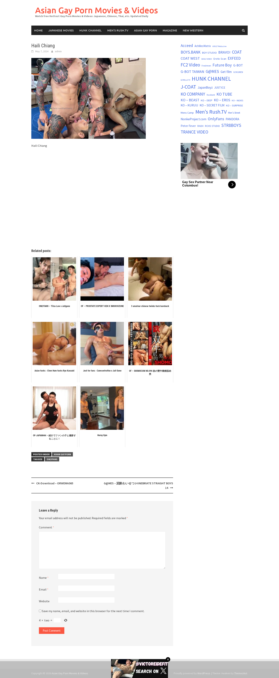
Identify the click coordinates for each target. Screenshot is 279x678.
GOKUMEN (238, 72)
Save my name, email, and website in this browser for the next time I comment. (93, 611)
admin (58, 51)
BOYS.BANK (190, 52)
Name (44, 578)
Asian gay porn (145, 30)
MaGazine (170, 30)
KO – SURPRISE (234, 105)
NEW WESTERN (193, 30)
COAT (237, 52)
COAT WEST (190, 58)
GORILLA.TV (185, 80)
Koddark (211, 95)
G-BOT (238, 65)
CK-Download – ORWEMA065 (54, 483)
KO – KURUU (189, 105)
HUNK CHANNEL (90, 30)
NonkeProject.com (193, 119)
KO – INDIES (237, 100)
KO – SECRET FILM (212, 105)
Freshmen (206, 65)
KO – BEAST (190, 100)
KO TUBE (224, 94)
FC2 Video (190, 65)
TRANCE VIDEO (194, 132)
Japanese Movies (61, 30)
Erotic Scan (220, 58)
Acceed (187, 45)
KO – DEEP (206, 100)
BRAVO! (224, 52)
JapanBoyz (205, 87)
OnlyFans (52, 459)
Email (43, 589)
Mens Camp (187, 112)
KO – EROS (222, 100)
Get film (226, 71)
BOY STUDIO (209, 52)
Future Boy (222, 65)
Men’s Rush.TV (117, 30)
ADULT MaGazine (219, 46)
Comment (46, 527)
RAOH (200, 126)
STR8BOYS (231, 125)
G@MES (212, 71)
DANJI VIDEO (206, 59)
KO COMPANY (193, 94)
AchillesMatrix (203, 46)
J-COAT (188, 86)
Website (44, 601)
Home (38, 30)
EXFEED (234, 58)
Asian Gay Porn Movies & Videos (96, 10)
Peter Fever (188, 126)
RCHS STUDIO (212, 126)
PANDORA (232, 119)
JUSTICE (219, 87)
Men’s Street (234, 112)
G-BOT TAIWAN (192, 71)
